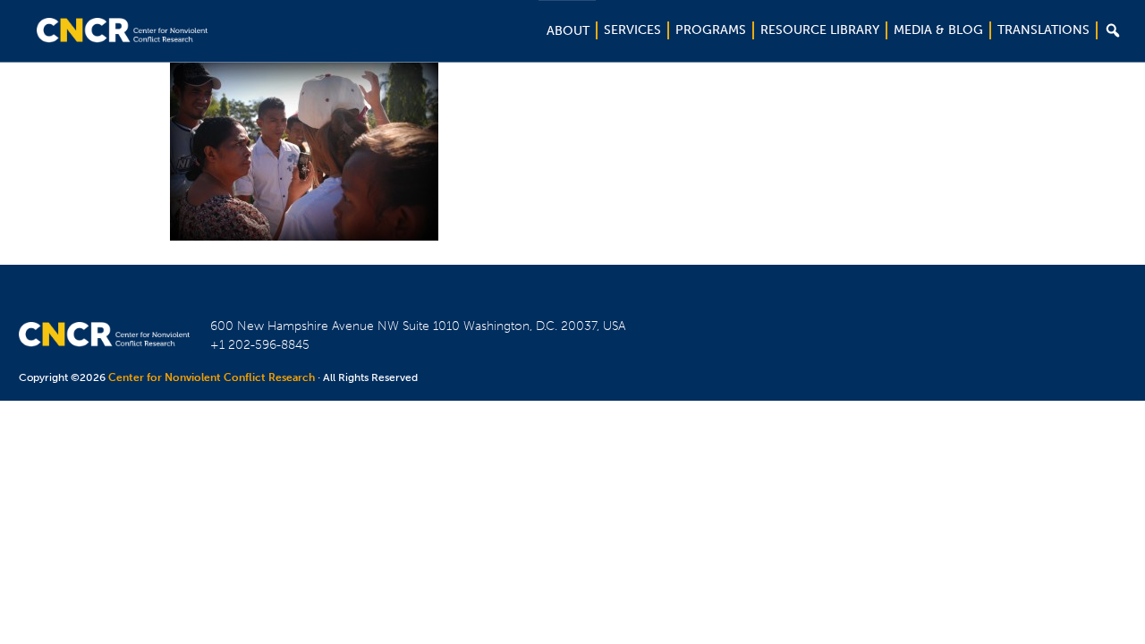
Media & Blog (938, 30)
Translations (1043, 30)
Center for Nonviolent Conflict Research (211, 377)
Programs (710, 30)
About (568, 30)
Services (632, 30)
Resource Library (819, 30)
